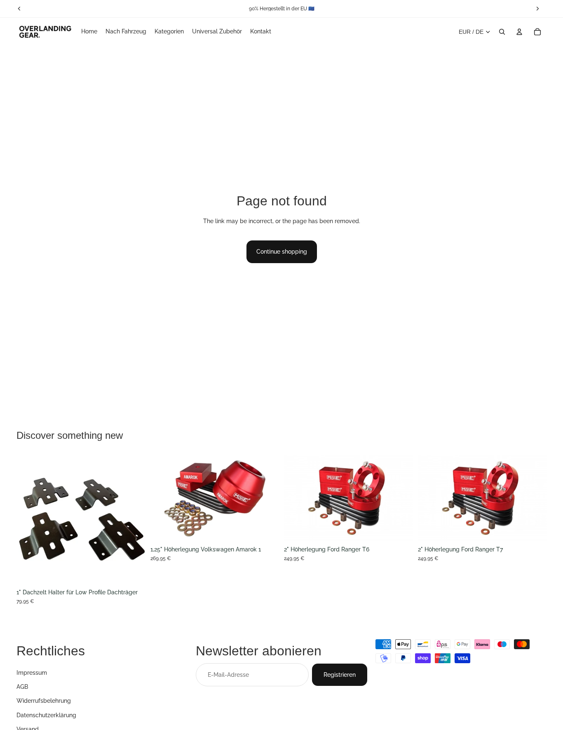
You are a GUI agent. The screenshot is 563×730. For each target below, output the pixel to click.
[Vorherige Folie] (28, 520)
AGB (22, 686)
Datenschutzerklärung (46, 714)
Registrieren (340, 674)
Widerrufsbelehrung (43, 700)
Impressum (31, 672)
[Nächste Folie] (133, 520)
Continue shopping (281, 251)
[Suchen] (502, 32)
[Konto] (519, 32)
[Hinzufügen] (266, 528)
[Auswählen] (132, 571)
